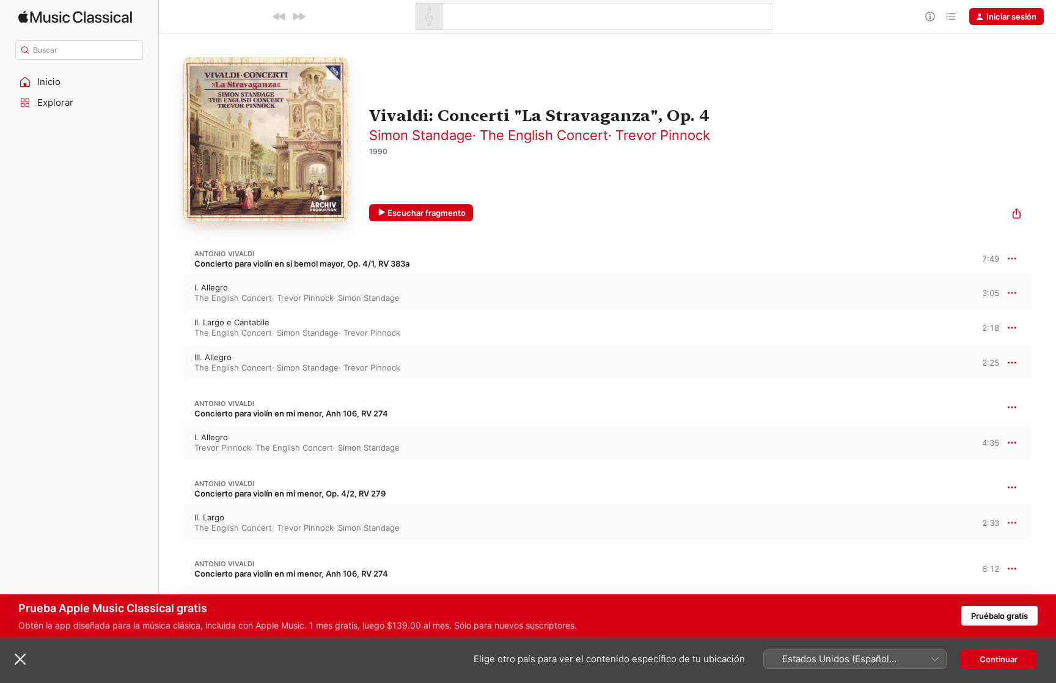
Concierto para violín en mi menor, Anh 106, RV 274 (291, 413)
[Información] (930, 16)
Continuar (999, 659)
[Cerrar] (20, 659)
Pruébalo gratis (999, 616)
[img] (75, 17)
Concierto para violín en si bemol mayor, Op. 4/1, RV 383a (301, 263)
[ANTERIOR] (279, 16)
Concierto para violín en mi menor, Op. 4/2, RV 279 (290, 493)
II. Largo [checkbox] (209, 517)
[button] (79, 82)
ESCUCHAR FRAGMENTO (980, 292)
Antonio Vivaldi (224, 253)
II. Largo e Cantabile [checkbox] (232, 322)
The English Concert (544, 135)
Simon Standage (420, 135)
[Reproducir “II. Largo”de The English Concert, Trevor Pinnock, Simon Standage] (171, 522)
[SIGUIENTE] (299, 16)
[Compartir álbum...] (1017, 215)
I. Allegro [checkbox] (211, 287)
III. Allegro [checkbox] (213, 357)
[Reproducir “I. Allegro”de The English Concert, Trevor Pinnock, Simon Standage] (171, 292)
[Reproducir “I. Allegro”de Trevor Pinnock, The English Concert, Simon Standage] (171, 442)
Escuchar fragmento (426, 213)
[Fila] (951, 16)
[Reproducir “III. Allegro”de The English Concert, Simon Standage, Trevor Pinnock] (171, 362)
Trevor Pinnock (662, 135)
